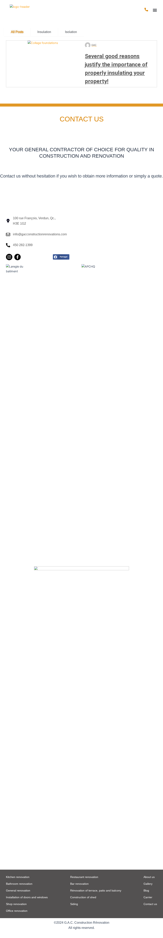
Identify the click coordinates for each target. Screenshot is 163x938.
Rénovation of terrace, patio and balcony (95, 890)
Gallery (148, 883)
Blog (146, 890)
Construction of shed (83, 897)
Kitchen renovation (17, 877)
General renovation (18, 890)
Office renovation (16, 910)
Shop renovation (16, 904)
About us (149, 877)
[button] (154, 10)
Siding (74, 904)
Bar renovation (79, 883)
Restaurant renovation (84, 877)
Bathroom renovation (19, 883)
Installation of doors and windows (27, 897)
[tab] (17, 32)
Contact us (150, 904)
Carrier (148, 897)
